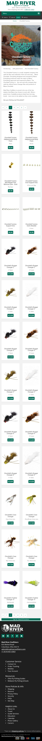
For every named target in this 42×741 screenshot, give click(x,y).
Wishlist (11, 669)
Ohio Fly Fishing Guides (16, 678)
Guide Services (13, 713)
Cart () (25, 17)
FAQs (10, 698)
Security (11, 696)
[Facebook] (12, 636)
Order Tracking (13, 666)
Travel (10, 711)
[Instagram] (7, 636)
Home (15, 21)
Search (18, 17)
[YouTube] (3, 636)
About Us (11, 709)
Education (11, 716)
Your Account (13, 671)
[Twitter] (17, 636)
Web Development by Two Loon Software (12, 736)
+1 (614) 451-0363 (8, 651)
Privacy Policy (13, 694)
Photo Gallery (13, 721)
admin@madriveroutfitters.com (13, 649)
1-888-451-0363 (29, 9)
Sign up (13, 17)
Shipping (11, 689)
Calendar (11, 718)
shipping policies (18, 731)
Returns (11, 691)
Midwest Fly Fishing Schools (18, 681)
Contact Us (12, 664)
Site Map (11, 701)
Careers (11, 723)
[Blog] (21, 636)
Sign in (6, 17)
